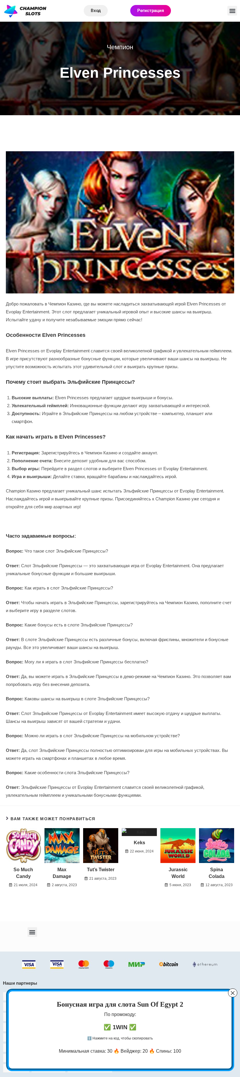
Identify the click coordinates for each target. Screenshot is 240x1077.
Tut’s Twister (100, 869)
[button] (232, 11)
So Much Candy (23, 873)
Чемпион (120, 47)
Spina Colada (216, 873)
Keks (139, 842)
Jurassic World (178, 873)
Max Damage (62, 873)
